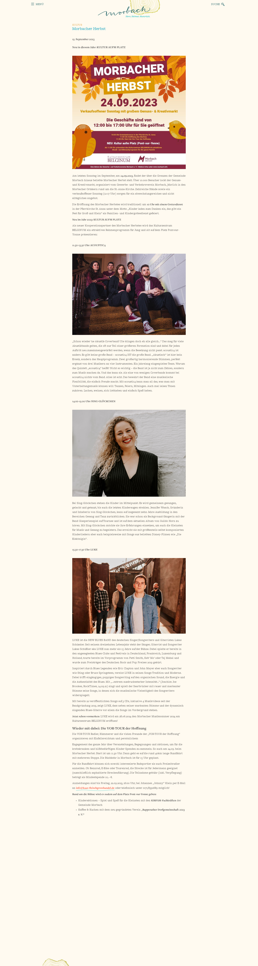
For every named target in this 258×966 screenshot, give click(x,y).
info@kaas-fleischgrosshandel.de (95, 788)
